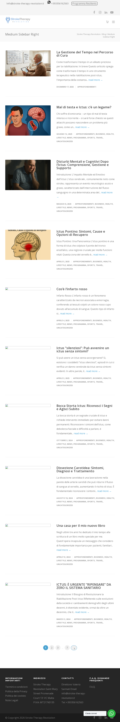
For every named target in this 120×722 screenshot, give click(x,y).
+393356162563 (59, 3)
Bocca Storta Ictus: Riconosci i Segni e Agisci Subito (84, 407)
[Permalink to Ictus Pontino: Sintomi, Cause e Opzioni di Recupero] (28, 245)
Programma (79, 137)
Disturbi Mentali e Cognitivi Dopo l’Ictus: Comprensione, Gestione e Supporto (82, 164)
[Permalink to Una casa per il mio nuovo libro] (28, 539)
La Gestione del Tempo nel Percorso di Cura (84, 53)
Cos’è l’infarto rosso (71, 289)
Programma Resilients (84, 3)
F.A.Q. (92, 686)
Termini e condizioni (16, 686)
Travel (99, 137)
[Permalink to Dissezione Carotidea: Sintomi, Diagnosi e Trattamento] (28, 481)
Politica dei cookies (15, 695)
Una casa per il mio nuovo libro (80, 525)
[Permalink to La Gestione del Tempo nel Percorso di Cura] (28, 63)
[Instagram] (100, 12)
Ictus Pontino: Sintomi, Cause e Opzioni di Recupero (80, 233)
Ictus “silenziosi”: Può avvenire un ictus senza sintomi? (82, 349)
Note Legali (11, 700)
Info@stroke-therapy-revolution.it (25, 3)
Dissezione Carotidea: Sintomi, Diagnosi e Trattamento (80, 469)
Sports (91, 137)
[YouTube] (112, 12)
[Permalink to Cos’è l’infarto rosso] (28, 302)
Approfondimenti (86, 86)
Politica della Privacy (16, 691)
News (69, 137)
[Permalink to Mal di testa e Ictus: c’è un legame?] (28, 120)
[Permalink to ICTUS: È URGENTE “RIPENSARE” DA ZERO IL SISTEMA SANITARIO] (28, 598)
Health (110, 134)
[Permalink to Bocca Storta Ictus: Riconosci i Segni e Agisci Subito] (28, 419)
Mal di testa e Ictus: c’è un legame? (83, 107)
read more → (95, 79)
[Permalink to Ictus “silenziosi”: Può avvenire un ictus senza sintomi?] (28, 361)
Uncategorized (64, 141)
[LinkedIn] (106, 12)
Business (100, 134)
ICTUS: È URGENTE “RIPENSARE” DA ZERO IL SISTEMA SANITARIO (83, 586)
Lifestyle (61, 137)
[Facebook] (94, 12)
